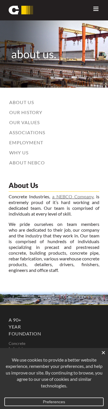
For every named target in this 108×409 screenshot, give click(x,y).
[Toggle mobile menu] (96, 9)
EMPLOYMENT (26, 142)
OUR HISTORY (25, 112)
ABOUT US (21, 102)
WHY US (19, 152)
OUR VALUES (24, 122)
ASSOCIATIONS (27, 132)
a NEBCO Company (72, 196)
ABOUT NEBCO (27, 162)
